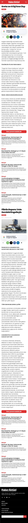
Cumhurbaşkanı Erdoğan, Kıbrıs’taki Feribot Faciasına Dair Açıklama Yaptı (13, 179)
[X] (11, 37)
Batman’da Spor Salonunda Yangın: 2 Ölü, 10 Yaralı (11, 165)
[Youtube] (7, 497)
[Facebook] (14, 37)
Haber (3, 493)
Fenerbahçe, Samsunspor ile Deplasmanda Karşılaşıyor (11, 138)
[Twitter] (2, 497)
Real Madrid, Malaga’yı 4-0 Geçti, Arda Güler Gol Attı (13, 151)
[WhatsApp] (7, 37)
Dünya (4, 9)
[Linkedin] (18, 37)
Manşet (3, 135)
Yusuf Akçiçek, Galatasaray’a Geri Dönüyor (13, 195)
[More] (21, 37)
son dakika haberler (14, 493)
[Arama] (25, 516)
